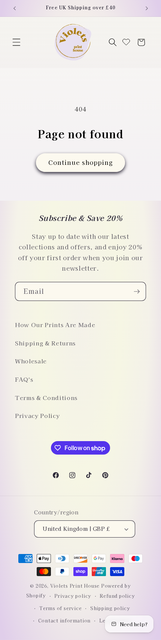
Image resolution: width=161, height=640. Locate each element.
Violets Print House (75, 585)
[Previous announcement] (14, 8)
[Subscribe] (137, 291)
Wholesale (31, 361)
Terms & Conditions (46, 397)
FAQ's (24, 379)
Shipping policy (110, 608)
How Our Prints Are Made (55, 324)
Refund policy (117, 596)
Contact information (64, 620)
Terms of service (60, 608)
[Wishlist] (126, 42)
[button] (16, 42)
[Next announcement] (147, 8)
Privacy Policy (37, 415)
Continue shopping (80, 162)
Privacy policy (72, 596)
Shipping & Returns (45, 343)
